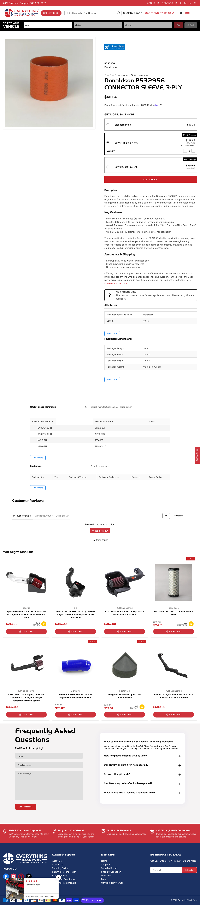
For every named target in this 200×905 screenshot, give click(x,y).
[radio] (150, 125)
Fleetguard (124, 691)
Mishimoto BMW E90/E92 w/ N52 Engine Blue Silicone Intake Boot (75, 696)
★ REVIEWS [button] (197, 455)
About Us (57, 860)
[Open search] (166, 516)
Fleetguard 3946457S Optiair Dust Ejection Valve (124, 696)
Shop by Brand (132, 13)
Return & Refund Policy (64, 871)
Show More (112, 333)
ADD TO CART (151, 179)
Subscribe (189, 870)
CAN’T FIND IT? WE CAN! (159, 13)
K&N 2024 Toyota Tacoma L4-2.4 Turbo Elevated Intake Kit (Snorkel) (173, 696)
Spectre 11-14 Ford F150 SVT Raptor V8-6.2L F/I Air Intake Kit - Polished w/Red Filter (26, 614)
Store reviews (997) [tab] (44, 515)
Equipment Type (76, 477)
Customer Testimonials (64, 882)
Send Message (26, 807)
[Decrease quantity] (185, 150)
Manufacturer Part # (104, 421)
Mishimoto (75, 691)
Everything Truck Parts (187, 900)
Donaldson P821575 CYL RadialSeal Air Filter (173, 613)
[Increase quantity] (193, 150)
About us (153, 3)
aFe (75, 608)
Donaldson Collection (115, 283)
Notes (152, 421)
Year (56, 477)
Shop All (105, 864)
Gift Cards (106, 875)
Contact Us (58, 864)
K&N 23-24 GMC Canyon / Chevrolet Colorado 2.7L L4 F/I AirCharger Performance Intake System (26, 697)
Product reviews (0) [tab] (22, 515)
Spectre (26, 608)
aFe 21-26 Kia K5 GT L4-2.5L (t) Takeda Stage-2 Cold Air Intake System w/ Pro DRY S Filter (75, 614)
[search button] (118, 13)
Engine (134, 477)
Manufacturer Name (41, 421)
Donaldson (174, 608)
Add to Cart (27, 631)
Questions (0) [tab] (62, 515)
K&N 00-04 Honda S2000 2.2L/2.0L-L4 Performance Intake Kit (124, 613)
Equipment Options (108, 477)
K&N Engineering (125, 608)
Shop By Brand (109, 868)
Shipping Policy (60, 868)
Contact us (169, 3)
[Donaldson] (114, 46)
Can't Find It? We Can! (112, 882)
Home (104, 860)
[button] (187, 13)
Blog (103, 879)
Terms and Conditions (63, 879)
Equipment (37, 477)
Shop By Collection (111, 871)
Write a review (100, 530)
